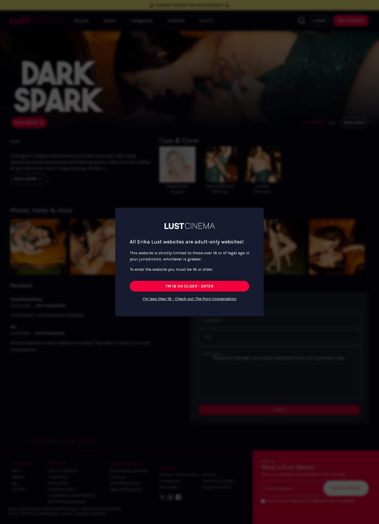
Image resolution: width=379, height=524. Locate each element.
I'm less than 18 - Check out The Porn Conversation (189, 298)
